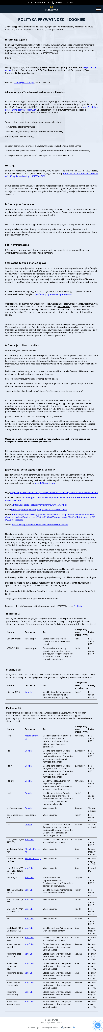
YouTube (29, 839)
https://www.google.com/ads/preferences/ (52, 294)
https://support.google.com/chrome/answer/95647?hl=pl (40, 504)
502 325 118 (71, 2)
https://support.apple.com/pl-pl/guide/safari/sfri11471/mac (39, 509)
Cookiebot (78, 606)
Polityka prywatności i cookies (51, 1022)
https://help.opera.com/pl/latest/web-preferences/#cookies (40, 524)
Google (28, 692)
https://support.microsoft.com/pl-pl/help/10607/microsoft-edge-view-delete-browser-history (54, 492)
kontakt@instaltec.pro (40, 2)
